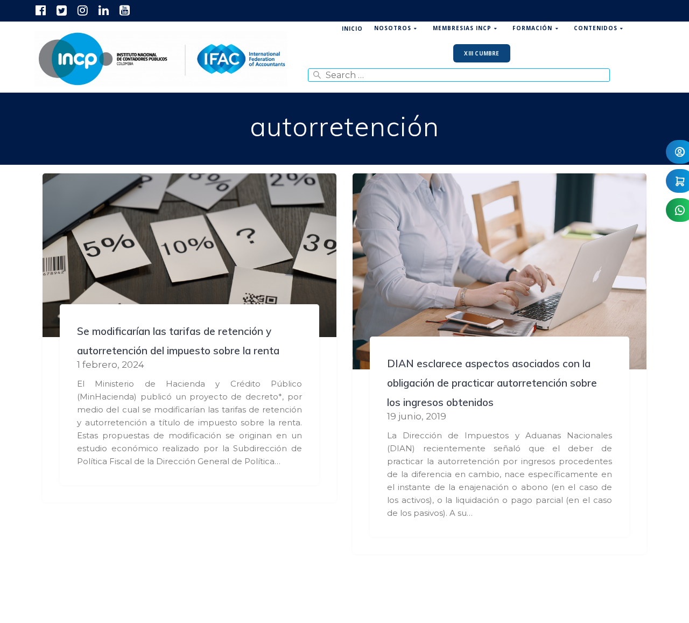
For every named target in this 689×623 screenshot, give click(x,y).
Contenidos (595, 28)
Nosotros (392, 28)
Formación (532, 28)
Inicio (352, 28)
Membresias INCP (462, 28)
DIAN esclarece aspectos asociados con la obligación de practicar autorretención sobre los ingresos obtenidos (492, 383)
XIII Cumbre (481, 53)
